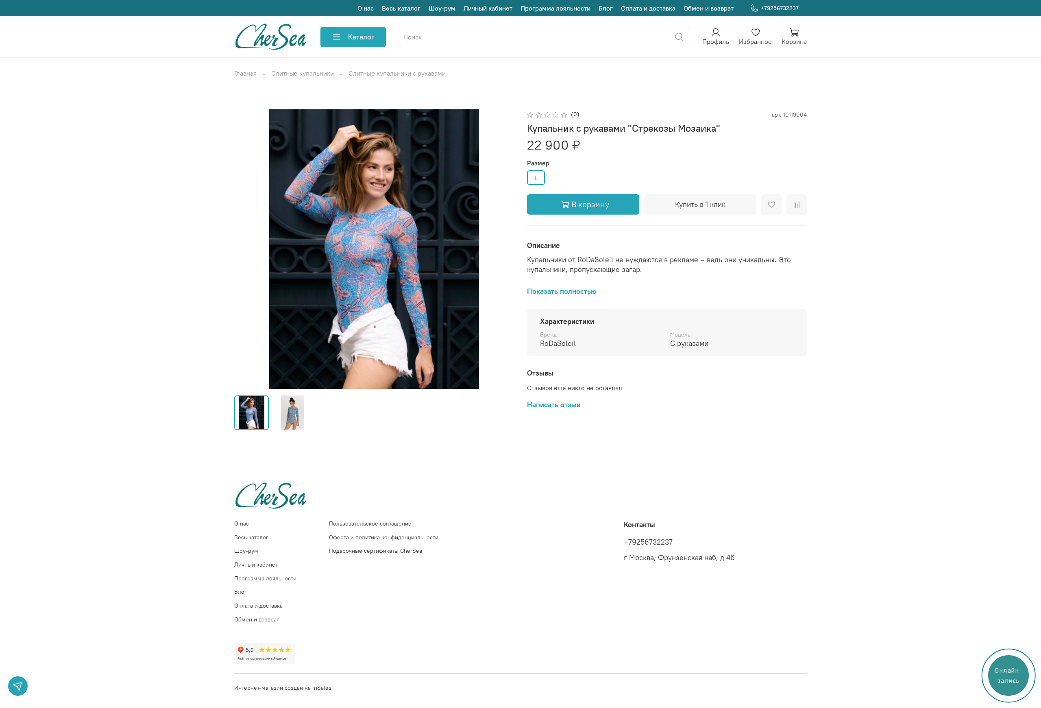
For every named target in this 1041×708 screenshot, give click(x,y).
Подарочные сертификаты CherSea (375, 550)
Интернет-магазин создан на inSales (282, 687)
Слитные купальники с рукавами (397, 73)
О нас (365, 8)
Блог (606, 8)
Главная (245, 73)
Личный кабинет (488, 8)
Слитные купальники (302, 73)
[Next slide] (501, 249)
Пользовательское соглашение (370, 523)
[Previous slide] (247, 249)
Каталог (361, 36)
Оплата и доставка (648, 8)
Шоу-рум (442, 8)
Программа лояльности (555, 8)
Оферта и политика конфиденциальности (383, 537)
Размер (538, 163)
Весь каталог (401, 8)
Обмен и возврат (709, 8)
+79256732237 (780, 8)
